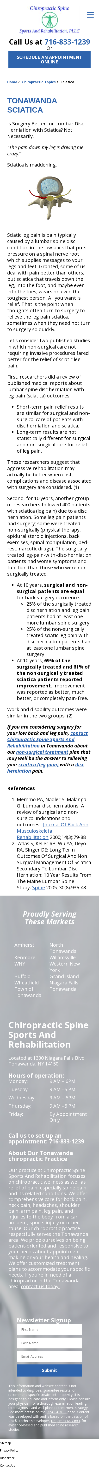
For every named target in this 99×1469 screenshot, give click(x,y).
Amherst (24, 945)
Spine (38, 887)
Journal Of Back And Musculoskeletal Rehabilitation (52, 830)
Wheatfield (26, 982)
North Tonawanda (63, 948)
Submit (49, 1370)
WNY (19, 963)
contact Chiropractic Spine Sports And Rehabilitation (47, 739)
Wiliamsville (63, 957)
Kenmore (24, 957)
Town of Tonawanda (27, 992)
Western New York (65, 966)
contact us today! (40, 1286)
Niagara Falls (64, 982)
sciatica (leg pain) (39, 764)
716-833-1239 (67, 42)
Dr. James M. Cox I (65, 1420)
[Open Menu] (90, 15)
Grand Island (64, 976)
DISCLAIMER (57, 1412)
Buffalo (22, 976)
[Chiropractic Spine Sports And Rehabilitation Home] (49, 20)
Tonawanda (63, 989)
